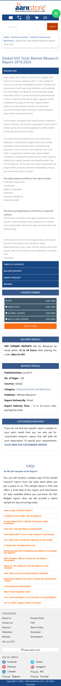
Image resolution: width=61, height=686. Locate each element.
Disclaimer (35, 632)
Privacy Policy (37, 618)
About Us (6, 618)
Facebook (11, 661)
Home (6, 37)
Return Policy (36, 627)
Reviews (6, 636)
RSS (41, 671)
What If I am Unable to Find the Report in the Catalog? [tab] (26, 566)
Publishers (7, 632)
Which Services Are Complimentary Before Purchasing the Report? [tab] (30, 552)
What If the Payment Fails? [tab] (17, 591)
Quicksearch (36, 636)
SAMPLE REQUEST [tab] (12, 277)
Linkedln (11, 671)
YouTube (44, 676)
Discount (6, 627)
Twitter (39, 661)
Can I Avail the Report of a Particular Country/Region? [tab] (30, 597)
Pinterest (11, 666)
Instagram (40, 666)
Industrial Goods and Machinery (33, 389)
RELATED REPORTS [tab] (13, 271)
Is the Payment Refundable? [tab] (17, 586)
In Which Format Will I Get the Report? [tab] (23, 516)
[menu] (28, 17)
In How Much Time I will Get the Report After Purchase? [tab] (26, 522)
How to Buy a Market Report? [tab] (18, 510)
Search (52, 26)
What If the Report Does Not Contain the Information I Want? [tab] (30, 579)
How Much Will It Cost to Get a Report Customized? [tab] (29, 534)
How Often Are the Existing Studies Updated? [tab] (26, 573)
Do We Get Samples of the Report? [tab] (21, 471)
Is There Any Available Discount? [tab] (20, 545)
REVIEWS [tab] (8, 284)
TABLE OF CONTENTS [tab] (14, 264)
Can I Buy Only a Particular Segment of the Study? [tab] (28, 540)
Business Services (20, 37)
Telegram (15, 676)
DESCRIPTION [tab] (10, 71)
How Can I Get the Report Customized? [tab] (23, 529)
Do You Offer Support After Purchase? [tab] (22, 602)
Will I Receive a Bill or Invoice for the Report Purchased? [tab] (25, 559)
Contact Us (7, 622)
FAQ (32, 622)
